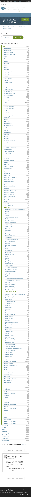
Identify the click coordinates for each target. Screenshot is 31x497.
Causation (8, 230)
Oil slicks (7, 305)
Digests (7, 37)
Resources (6, 395)
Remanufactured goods (11, 322)
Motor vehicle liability (9, 194)
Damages (6, 112)
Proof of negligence (10, 314)
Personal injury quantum (10, 361)
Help (6, 490)
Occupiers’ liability (8, 356)
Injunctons (6, 157)
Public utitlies (7, 384)
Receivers (6, 391)
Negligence (22, 26)
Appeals (6, 61)
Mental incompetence (9, 187)
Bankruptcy (7, 69)
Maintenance (7, 173)
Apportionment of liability (11, 217)
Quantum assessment (9, 386)
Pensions (6, 360)
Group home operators (11, 269)
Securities (6, 402)
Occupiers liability (9, 303)
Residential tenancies (9, 393)
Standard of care (9, 342)
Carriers (6, 76)
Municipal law (7, 200)
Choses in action (8, 82)
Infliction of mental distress (12, 277)
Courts (5, 104)
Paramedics (8, 307)
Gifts (5, 145)
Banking (6, 67)
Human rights (7, 153)
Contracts (6, 97)
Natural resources (8, 205)
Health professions (8, 149)
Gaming (6, 142)
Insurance (6, 158)
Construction (8, 237)
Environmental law (8, 125)
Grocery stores (9, 265)
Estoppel (6, 129)
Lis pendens (7, 172)
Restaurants (8, 327)
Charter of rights (8, 78)
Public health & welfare (10, 378)
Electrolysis (8, 252)
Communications (8, 84)
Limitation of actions (9, 170)
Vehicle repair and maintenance (13, 348)
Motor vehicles (7, 198)
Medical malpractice (9, 181)
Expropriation (7, 132)
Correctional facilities (10, 241)
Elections (6, 119)
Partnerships (7, 358)
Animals (6, 60)
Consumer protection (9, 93)
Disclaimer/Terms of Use (17, 489)
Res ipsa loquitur (9, 324)
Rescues (7, 326)
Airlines (7, 213)
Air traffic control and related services (15, 209)
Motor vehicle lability (9, 192)
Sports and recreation (11, 341)
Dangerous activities (10, 245)
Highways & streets (9, 151)
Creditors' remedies (9, 106)
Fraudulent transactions (10, 140)
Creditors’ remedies (9, 108)
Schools (7, 333)
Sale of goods (7, 399)
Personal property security (10, 365)
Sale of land (7, 401)
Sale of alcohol (9, 331)
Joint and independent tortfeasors (14, 278)
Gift (4, 144)
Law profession (8, 168)
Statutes (6, 410)
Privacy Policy (3, 489)
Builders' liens (7, 73)
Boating (7, 219)
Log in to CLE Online (25, 11)
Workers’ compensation (10, 423)
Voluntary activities (10, 350)
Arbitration (6, 63)
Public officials (9, 316)
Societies (6, 406)
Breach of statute (9, 221)
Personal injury (5, 436)
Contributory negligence (11, 239)
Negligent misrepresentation (12, 296)
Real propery (7, 389)
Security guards (9, 335)
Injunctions (6, 155)
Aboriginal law (7, 50)
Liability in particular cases (12, 288)
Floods (7, 258)
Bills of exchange (8, 71)
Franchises (6, 138)
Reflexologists (9, 318)
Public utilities (7, 382)
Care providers (9, 226)
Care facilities (8, 224)
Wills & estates (7, 419)
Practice (6, 367)
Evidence (6, 130)
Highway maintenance (11, 273)
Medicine (6, 183)
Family (3, 429)
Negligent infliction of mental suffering (15, 294)
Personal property (8, 363)
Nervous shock (9, 298)
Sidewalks (7, 337)
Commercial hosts (10, 236)
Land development (10, 284)
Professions (7, 371)
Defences (7, 247)
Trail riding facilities (10, 344)
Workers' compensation (10, 421)
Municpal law (7, 201)
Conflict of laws (7, 88)
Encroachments (8, 123)
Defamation (7, 114)
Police (6, 313)
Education (6, 117)
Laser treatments (9, 286)
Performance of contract (11, 311)
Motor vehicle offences (9, 196)
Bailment (6, 65)
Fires (6, 256)
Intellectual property (9, 160)
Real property (7, 388)
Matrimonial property (9, 179)
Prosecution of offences (10, 373)
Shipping (2, 490)
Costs (5, 102)
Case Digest (11, 26)
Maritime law (7, 175)
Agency (6, 56)
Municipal (4, 435)
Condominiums (7, 86)
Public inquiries (7, 380)
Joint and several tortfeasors (12, 280)
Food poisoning (9, 260)
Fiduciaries (6, 136)
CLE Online (3, 26)
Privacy (5, 369)
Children (6, 80)
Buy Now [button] (25, 19)
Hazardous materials (10, 271)
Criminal (4, 427)
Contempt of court (8, 95)
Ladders (7, 282)
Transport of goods (10, 346)
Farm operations (9, 254)
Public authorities (8, 375)
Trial (5, 416)
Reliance (7, 320)
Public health (7, 376)
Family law (6, 134)
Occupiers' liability (10, 301)
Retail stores (8, 329)
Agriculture (6, 58)
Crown (5, 110)
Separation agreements (10, 404)
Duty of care (8, 250)
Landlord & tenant (8, 166)
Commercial (5, 425)
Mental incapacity (8, 185)
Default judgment (8, 116)
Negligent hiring (7, 28)
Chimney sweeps (9, 234)
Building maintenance (11, 222)
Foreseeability (9, 263)
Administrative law (8, 52)
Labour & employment (7, 433)
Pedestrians (8, 309)
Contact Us (28, 1)
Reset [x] (24, 444)
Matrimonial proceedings (10, 177)
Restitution (6, 397)
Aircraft (7, 211)
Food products (9, 262)
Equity (5, 127)
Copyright (9, 489)
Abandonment (7, 48)
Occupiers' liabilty (8, 354)
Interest (6, 162)
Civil (17, 26)
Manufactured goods (10, 290)
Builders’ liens (7, 75)
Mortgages (6, 188)
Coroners (6, 99)
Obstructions (8, 299)
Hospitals (7, 275)
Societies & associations (10, 408)
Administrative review (9, 54)
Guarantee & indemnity (10, 147)
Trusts (5, 417)
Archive (18, 37)
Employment (7, 121)
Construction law (8, 91)
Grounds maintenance (11, 267)
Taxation (6, 412)
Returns (25, 489)
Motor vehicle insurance (10, 190)
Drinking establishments (11, 249)
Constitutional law (8, 89)
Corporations (7, 101)
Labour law (6, 164)
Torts (5, 414)
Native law (6, 203)
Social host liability (10, 339)
